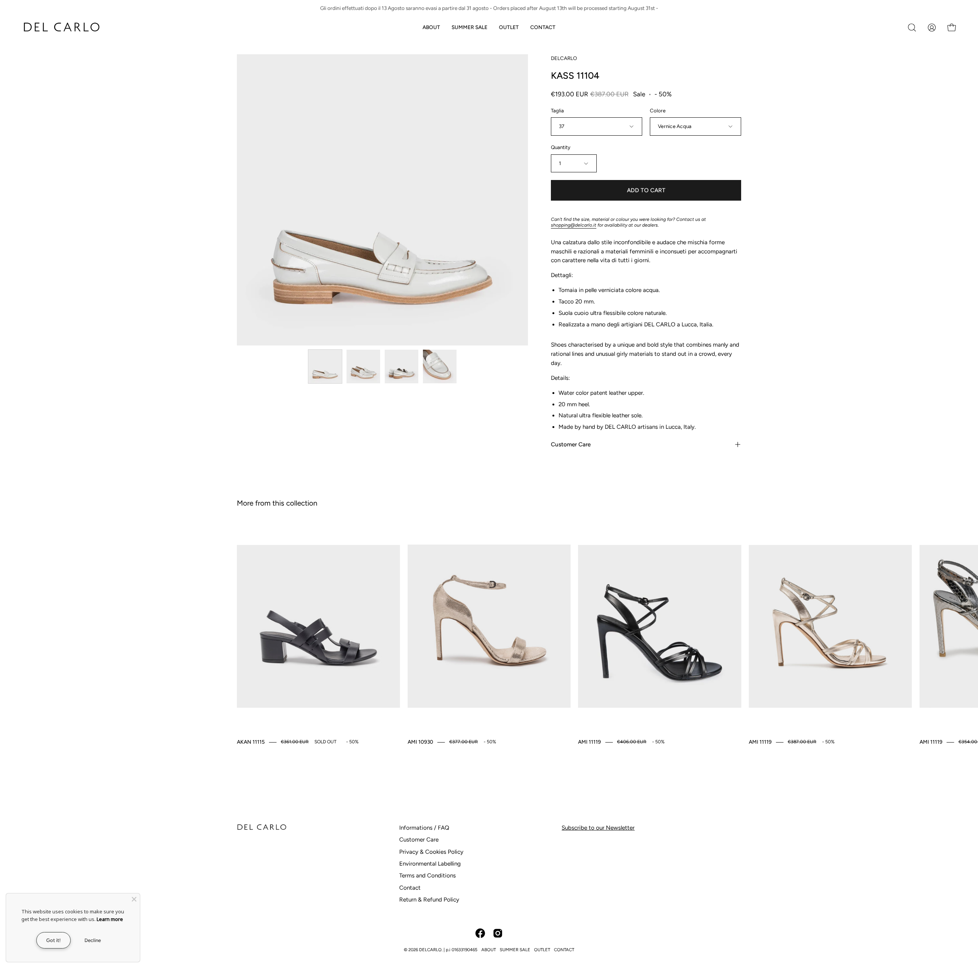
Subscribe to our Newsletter (598, 827)
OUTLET (542, 949)
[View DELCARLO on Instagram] (498, 933)
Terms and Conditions (427, 875)
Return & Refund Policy (429, 899)
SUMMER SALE (515, 949)
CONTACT (564, 949)
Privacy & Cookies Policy (431, 851)
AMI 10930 (420, 742)
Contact (410, 887)
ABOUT (488, 949)
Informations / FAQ (424, 827)
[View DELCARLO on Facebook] (480, 933)
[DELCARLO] (61, 27)
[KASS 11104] (325, 366)
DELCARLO (564, 58)
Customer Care (571, 444)
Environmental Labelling (430, 863)
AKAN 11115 (251, 742)
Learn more (110, 919)
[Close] (134, 899)
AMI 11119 (589, 742)
